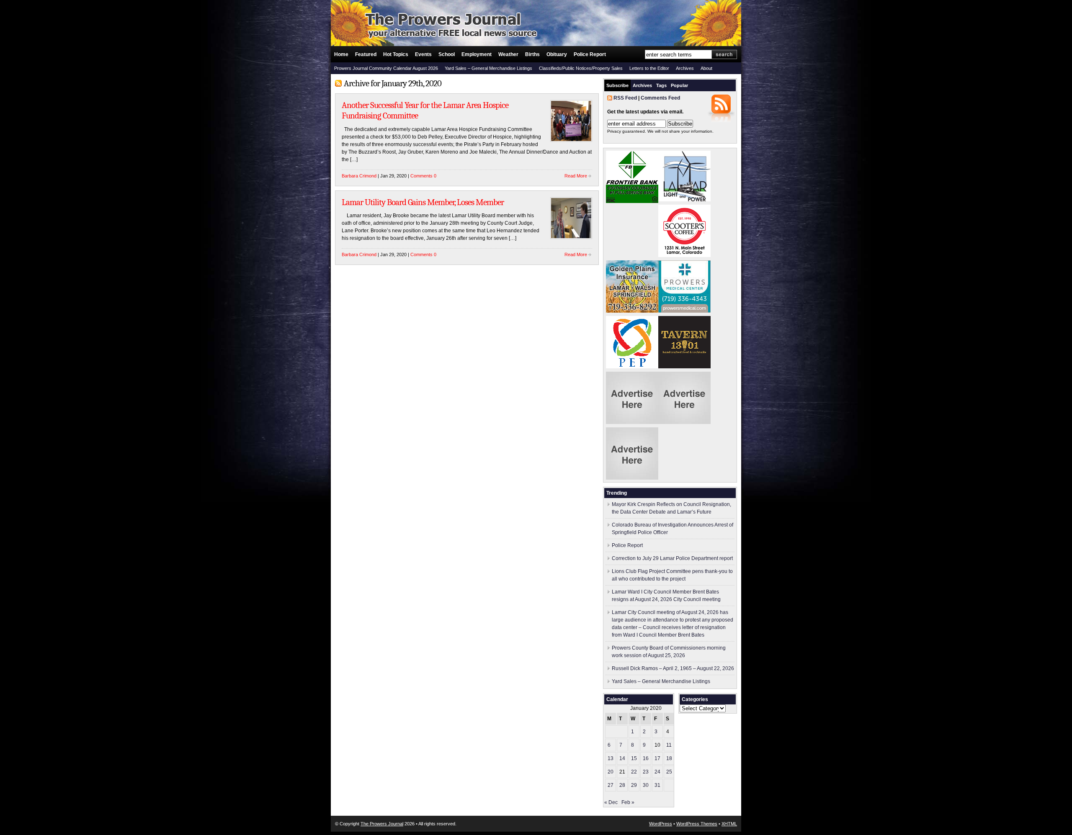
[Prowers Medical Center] (684, 311)
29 (634, 785)
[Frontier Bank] (632, 201)
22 (634, 772)
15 (634, 758)
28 (622, 785)
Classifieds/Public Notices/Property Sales (581, 68)
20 (610, 772)
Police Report (590, 54)
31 (657, 785)
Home (341, 54)
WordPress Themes (696, 823)
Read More (575, 175)
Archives (685, 68)
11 (669, 745)
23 (646, 772)
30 (646, 785)
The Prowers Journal (382, 823)
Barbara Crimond (359, 175)
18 (669, 758)
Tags (661, 85)
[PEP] (632, 367)
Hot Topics (395, 54)
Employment (476, 54)
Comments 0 (423, 175)
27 (610, 785)
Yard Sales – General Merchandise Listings (488, 68)
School (446, 54)
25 (669, 772)
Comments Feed (660, 98)
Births (532, 54)
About (706, 68)
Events (423, 54)
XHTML (729, 823)
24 (657, 772)
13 (610, 758)
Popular (679, 85)
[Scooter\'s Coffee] (684, 255)
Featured (365, 54)
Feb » (627, 802)
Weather (508, 54)
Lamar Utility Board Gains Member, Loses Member (423, 202)
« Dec (611, 802)
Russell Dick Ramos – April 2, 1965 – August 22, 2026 (673, 668)
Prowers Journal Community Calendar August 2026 (386, 68)
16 (646, 758)
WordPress (660, 823)
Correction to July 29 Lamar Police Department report (672, 558)
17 (657, 758)
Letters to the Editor (649, 68)
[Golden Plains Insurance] (632, 311)
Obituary (556, 54)
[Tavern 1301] (684, 367)
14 (622, 758)
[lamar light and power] (684, 200)
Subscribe (617, 85)
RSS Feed (625, 98)
